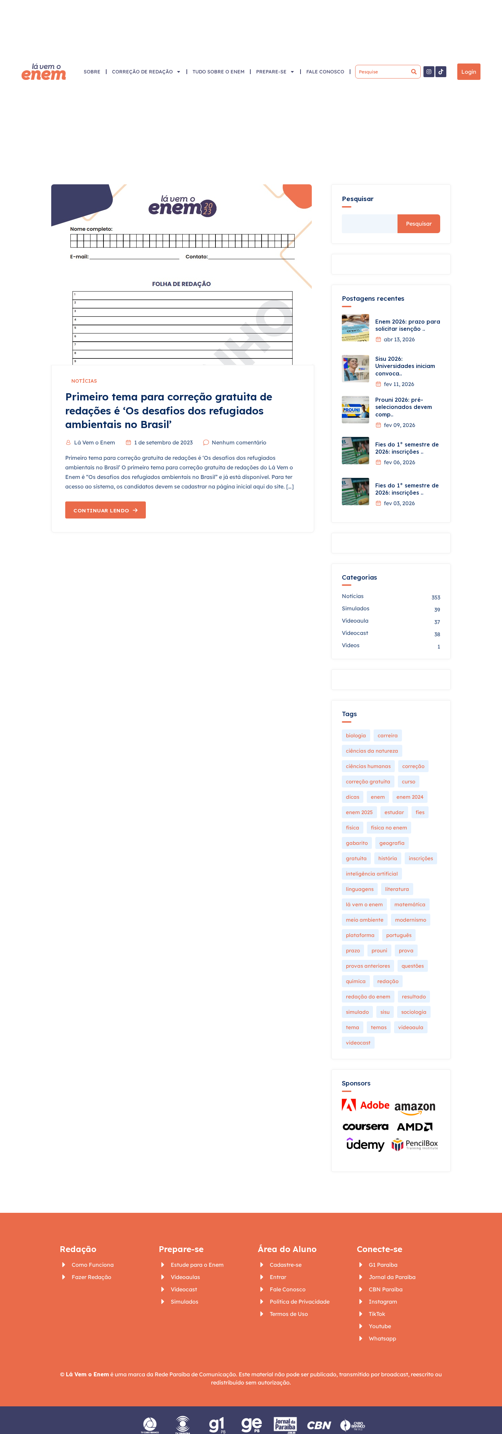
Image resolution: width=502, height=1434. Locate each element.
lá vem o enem (364, 904)
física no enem (389, 827)
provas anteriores (368, 966)
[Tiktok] (440, 71)
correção (413, 766)
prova (406, 950)
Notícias (84, 381)
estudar (394, 812)
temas (379, 1027)
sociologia (414, 1012)
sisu (385, 1012)
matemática (410, 904)
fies (420, 812)
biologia (356, 735)
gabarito (357, 843)
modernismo (410, 920)
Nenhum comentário (239, 442)
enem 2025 (359, 812)
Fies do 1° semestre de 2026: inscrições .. (407, 448)
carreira (388, 735)
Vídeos (351, 645)
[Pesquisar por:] (388, 72)
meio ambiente (365, 920)
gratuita (356, 858)
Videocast (355, 632)
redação (388, 981)
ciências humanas (368, 766)
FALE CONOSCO (325, 72)
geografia (392, 843)
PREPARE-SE (271, 72)
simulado (357, 1012)
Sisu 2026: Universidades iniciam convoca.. (405, 366)
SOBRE (92, 72)
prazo (353, 950)
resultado (414, 996)
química (356, 981)
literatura (397, 889)
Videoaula (355, 620)
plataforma (360, 935)
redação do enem (368, 996)
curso (408, 781)
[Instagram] (428, 71)
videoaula (410, 1027)
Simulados (355, 608)
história (387, 858)
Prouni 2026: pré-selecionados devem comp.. (403, 407)
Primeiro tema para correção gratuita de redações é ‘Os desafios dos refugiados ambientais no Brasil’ (168, 410)
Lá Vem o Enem (94, 442)
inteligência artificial (372, 873)
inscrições (421, 858)
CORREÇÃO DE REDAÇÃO (142, 72)
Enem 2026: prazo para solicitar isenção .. (407, 325)
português (399, 935)
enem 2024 (409, 797)
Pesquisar (358, 199)
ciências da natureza (372, 751)
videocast (358, 1042)
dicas (352, 797)
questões (413, 966)
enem (378, 797)
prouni (379, 950)
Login (468, 71)
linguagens (360, 889)
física (352, 827)
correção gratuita (368, 781)
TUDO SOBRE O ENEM (219, 72)
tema (352, 1027)
